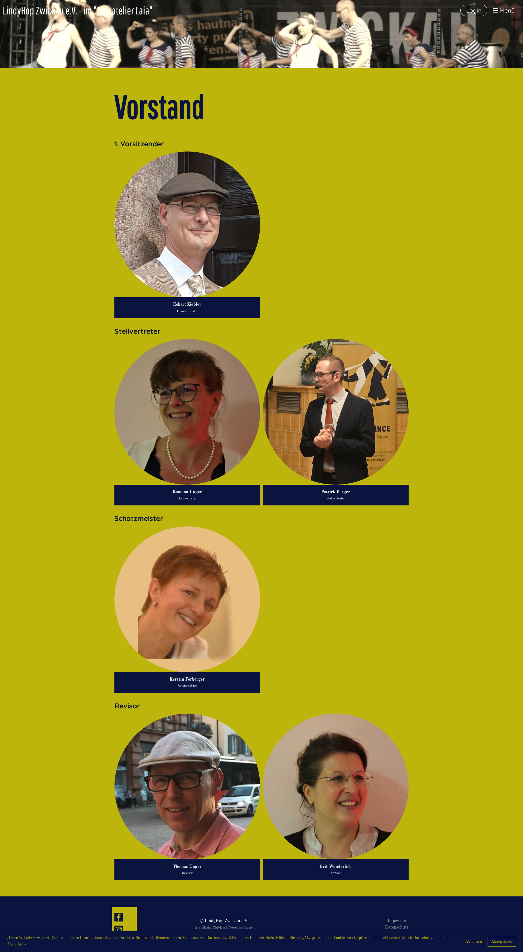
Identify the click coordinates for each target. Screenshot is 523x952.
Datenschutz (397, 927)
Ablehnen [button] (473, 942)
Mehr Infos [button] (17, 944)
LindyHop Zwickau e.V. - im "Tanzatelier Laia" (78, 10)
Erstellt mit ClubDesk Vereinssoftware (224, 927)
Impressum (398, 921)
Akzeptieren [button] (501, 942)
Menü (506, 10)
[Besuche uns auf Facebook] (118, 919)
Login (474, 10)
